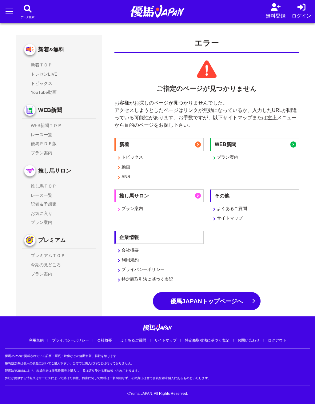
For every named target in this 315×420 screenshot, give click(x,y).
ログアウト (277, 340)
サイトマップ (230, 218)
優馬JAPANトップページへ (206, 301)
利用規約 (130, 259)
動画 (126, 166)
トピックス (132, 157)
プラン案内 (227, 157)
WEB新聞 (50, 110)
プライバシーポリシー (143, 269)
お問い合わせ (248, 340)
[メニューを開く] (9, 11)
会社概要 (130, 250)
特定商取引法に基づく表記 (147, 279)
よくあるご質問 (232, 208)
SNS (126, 176)
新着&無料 (51, 49)
